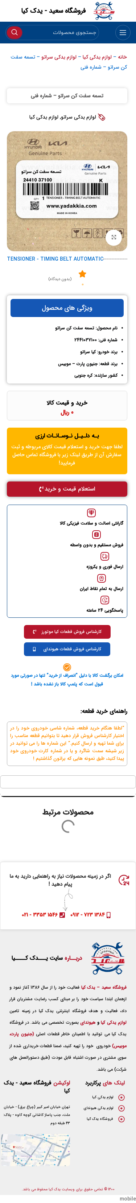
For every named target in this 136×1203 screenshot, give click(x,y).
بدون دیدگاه (60, 279)
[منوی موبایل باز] (123, 32)
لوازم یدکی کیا (97, 57)
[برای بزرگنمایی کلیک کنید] (114, 238)
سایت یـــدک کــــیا (47, 958)
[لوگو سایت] (104, 10)
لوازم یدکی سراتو (59, 57)
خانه (122, 57)
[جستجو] (14, 32)
